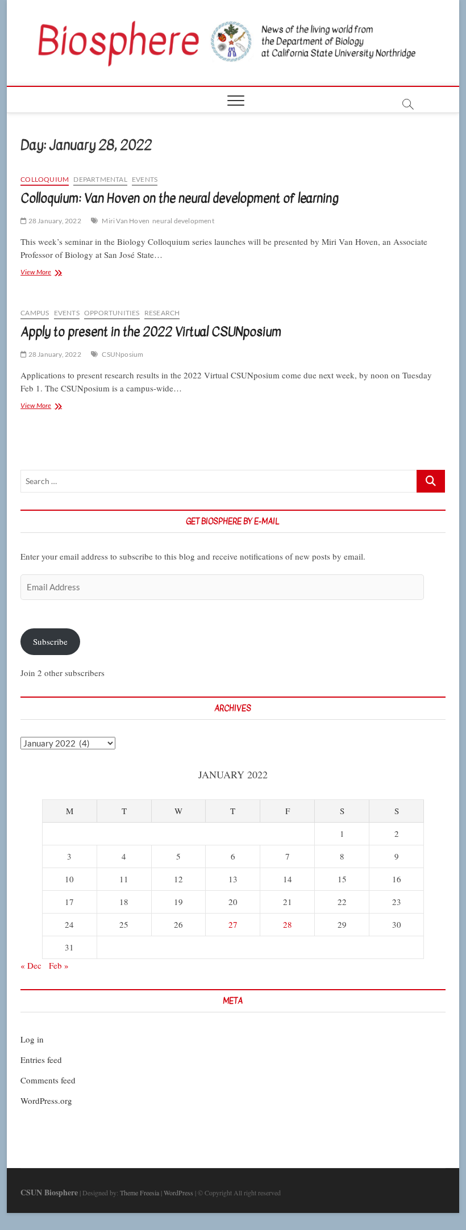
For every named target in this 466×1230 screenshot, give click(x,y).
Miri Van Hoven (125, 220)
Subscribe (50, 641)
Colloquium (44, 179)
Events (144, 179)
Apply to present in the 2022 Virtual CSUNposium (150, 332)
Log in (32, 1039)
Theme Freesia (139, 1192)
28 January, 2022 (54, 220)
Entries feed (41, 1059)
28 (287, 924)
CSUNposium (122, 354)
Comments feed (48, 1080)
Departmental (100, 179)
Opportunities (112, 312)
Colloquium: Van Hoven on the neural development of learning (179, 198)
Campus (34, 312)
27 (233, 924)
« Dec (30, 965)
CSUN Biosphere (49, 1192)
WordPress (178, 1192)
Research (162, 312)
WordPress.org (46, 1100)
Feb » (59, 965)
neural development (183, 220)
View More (53, 273)
